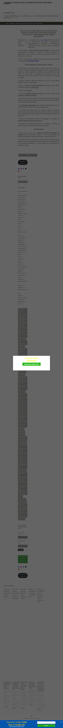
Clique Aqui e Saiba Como (31, 364)
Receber (46, 725)
